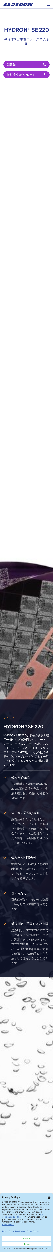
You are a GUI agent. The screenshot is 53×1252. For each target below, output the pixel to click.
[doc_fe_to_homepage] (18, 4)
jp (28, 21)
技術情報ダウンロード (21, 74)
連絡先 (11, 64)
